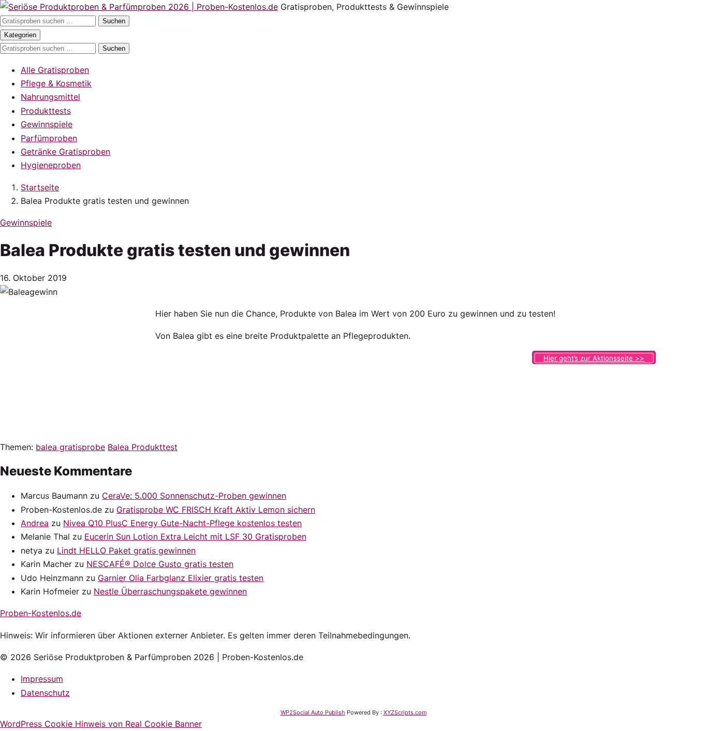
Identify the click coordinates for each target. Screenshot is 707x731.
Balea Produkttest (143, 447)
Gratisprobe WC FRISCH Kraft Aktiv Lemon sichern (215, 509)
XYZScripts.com (405, 712)
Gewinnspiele (46, 124)
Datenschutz (45, 693)
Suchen (113, 21)
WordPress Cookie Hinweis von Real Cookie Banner (101, 724)
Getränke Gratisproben (65, 151)
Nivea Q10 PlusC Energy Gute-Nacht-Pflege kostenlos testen (182, 523)
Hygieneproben (51, 165)
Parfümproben (49, 138)
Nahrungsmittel (50, 97)
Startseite (40, 187)
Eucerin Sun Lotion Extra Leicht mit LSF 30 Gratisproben (195, 536)
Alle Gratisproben (55, 70)
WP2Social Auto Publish (313, 712)
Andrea (35, 523)
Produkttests (46, 111)
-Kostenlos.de (40, 613)
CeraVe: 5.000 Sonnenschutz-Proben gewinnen (194, 495)
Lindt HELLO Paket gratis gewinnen (126, 550)
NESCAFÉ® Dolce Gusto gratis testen (159, 564)
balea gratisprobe (70, 447)
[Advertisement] (77, 371)
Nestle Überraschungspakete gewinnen (170, 591)
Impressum (42, 679)
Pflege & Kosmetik (56, 83)
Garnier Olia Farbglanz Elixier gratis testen (180, 578)
